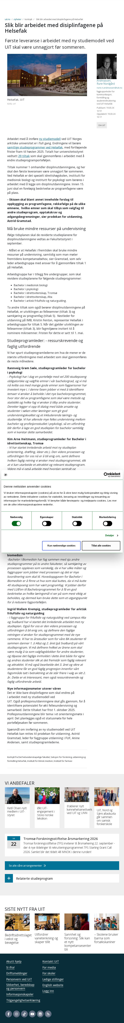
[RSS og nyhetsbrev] (48, 1014)
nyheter (17, 19)
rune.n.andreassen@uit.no (109, 87)
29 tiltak (24, 156)
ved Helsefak (54, 147)
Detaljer (109, 535)
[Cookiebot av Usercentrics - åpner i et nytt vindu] (106, 474)
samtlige (13, 147)
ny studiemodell (50, 139)
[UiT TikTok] (24, 1014)
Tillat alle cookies (101, 545)
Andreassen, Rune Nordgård (106, 82)
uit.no (7, 19)
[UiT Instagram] (16, 1014)
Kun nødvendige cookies (61, 545)
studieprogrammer (32, 147)
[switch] (46, 523)
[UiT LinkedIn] (40, 1014)
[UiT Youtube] (32, 1014)
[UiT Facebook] (8, 1014)
